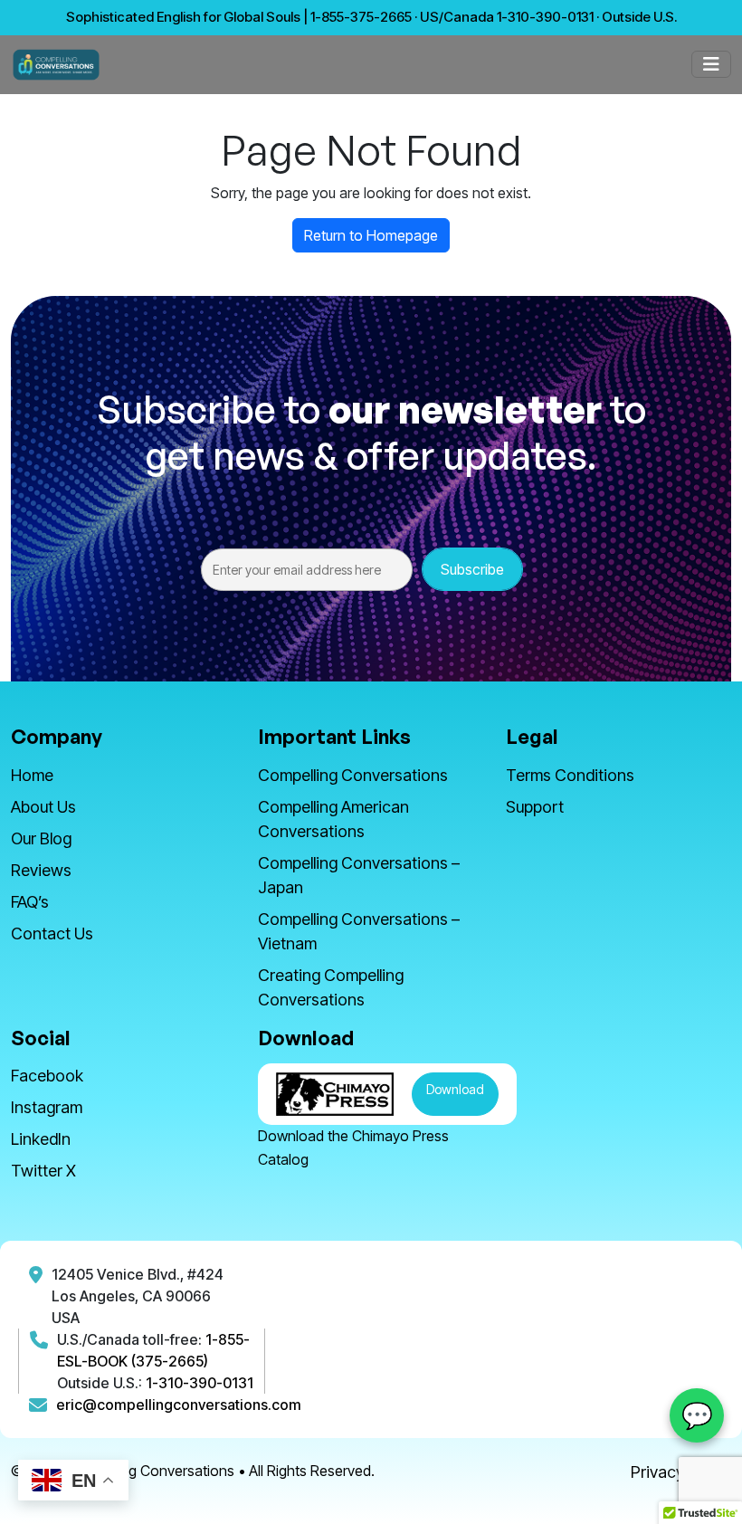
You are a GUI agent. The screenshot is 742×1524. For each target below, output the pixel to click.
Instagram (46, 1107)
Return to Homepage (371, 235)
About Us (43, 806)
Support (535, 806)
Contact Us (52, 933)
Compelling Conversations (353, 775)
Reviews (41, 870)
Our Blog (41, 838)
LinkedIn (41, 1138)
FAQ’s (30, 901)
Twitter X (43, 1170)
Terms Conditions (570, 775)
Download (455, 1089)
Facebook (47, 1075)
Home (32, 775)
